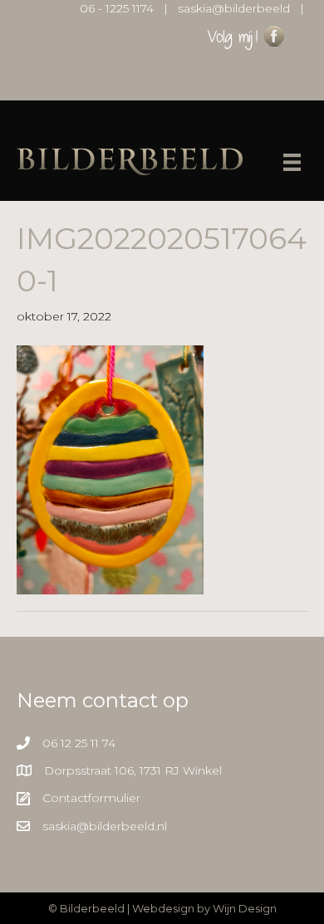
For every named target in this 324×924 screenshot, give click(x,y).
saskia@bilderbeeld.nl (104, 826)
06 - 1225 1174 (117, 8)
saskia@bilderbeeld (234, 8)
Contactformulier (91, 797)
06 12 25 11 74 (78, 743)
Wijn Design (245, 908)
